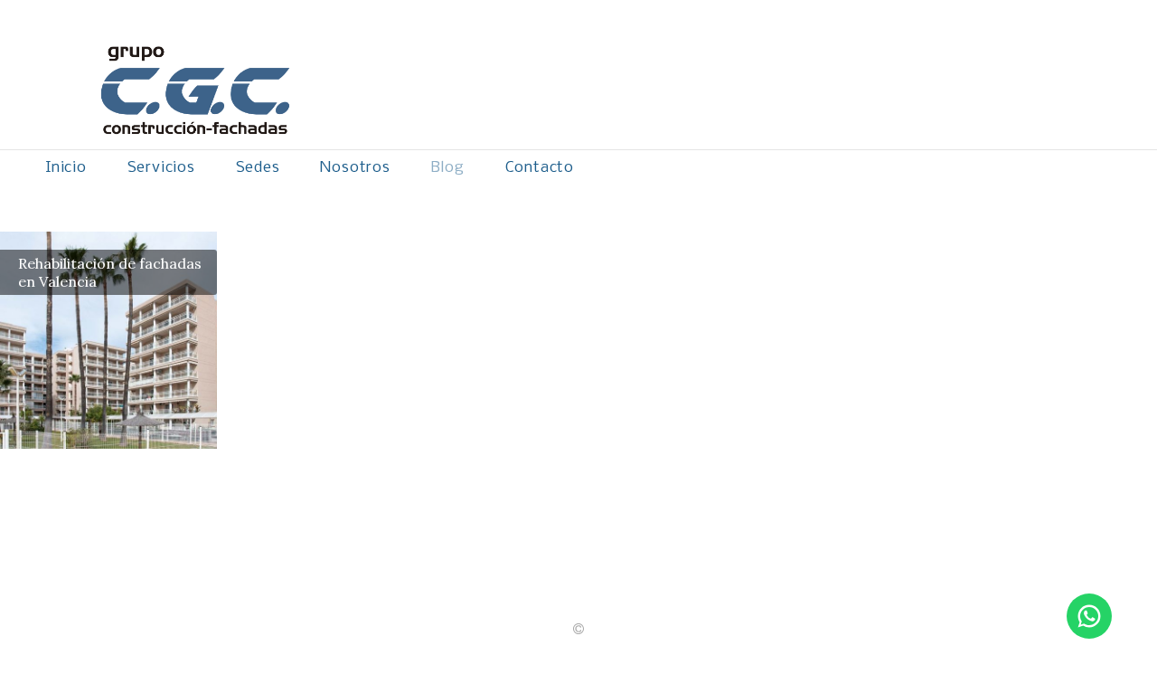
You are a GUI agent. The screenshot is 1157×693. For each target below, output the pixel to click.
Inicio (66, 167)
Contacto (539, 167)
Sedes (258, 167)
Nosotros (355, 167)
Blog (448, 167)
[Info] (578, 630)
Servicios (161, 167)
